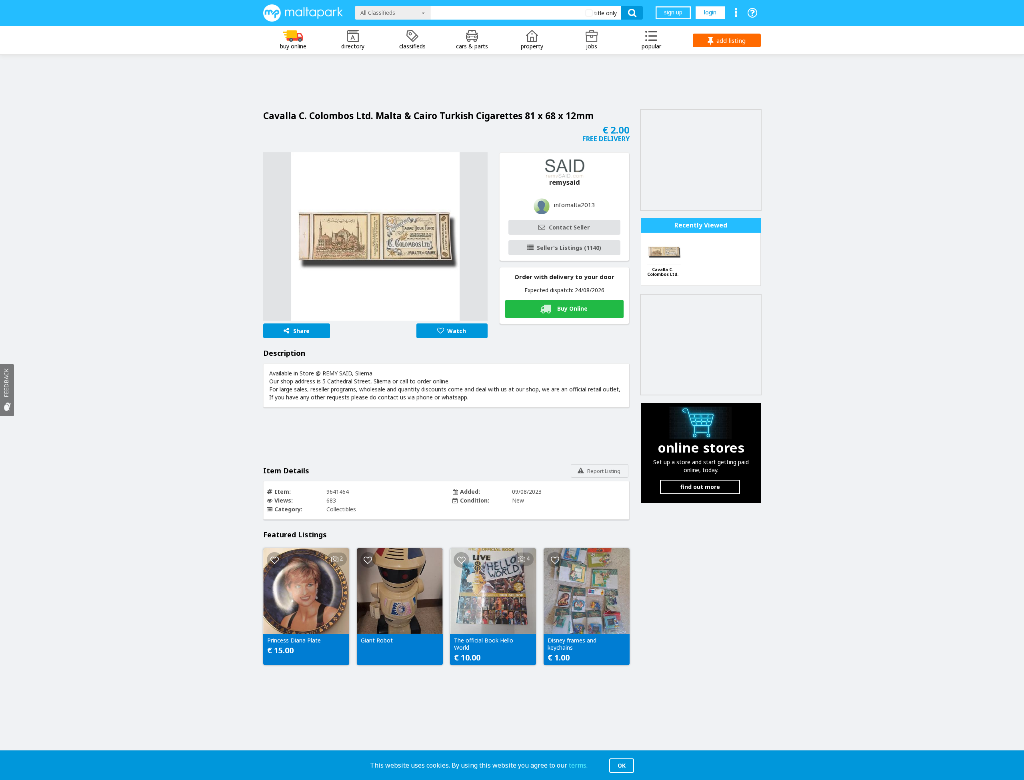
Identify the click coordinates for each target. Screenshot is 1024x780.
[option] (375, 236)
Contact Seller (569, 227)
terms (577, 765)
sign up (673, 12)
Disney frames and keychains (572, 644)
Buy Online (572, 308)
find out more (700, 487)
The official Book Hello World (483, 644)
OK (622, 765)
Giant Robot (377, 640)
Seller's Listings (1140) (569, 247)
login (710, 12)
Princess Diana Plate (294, 640)
